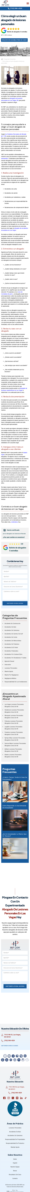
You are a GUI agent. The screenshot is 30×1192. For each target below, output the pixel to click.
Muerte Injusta (9, 671)
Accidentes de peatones (12, 644)
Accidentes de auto (10, 627)
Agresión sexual (9, 661)
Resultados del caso (15, 1174)
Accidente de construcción (12, 623)
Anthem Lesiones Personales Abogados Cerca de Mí (13, 750)
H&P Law (22, 1184)
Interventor (8, 664)
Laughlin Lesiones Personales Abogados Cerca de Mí (13, 728)
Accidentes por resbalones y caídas (15, 658)
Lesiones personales (11, 668)
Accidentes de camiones (12, 630)
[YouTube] (17, 1098)
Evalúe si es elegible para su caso (14, 40)
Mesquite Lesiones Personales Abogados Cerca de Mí (14, 716)
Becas (15, 1170)
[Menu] (27, 3)
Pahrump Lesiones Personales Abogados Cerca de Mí (14, 722)
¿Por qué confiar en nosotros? (14, 537)
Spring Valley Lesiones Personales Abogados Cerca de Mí (15, 739)
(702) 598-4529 (16, 8)
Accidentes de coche (11, 637)
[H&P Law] (4, 3)
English (15, 1163)
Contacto (15, 1178)
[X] (13, 1098)
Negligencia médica (10, 678)
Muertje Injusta (15, 1147)
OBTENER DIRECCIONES (9, 1045)
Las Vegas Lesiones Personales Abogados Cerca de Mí (14, 705)
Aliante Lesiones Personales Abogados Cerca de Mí (13, 756)
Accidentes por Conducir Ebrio (13, 654)
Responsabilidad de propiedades (15, 1139)
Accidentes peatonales (11, 651)
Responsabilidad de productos (15, 1143)
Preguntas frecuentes (10, 59)
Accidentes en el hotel (11, 647)
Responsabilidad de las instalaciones (16, 682)
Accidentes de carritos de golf (14, 634)
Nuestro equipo (15, 1167)
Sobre (15, 1159)
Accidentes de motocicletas (13, 640)
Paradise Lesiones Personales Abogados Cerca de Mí (14, 733)
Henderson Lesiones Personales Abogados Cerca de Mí (14, 711)
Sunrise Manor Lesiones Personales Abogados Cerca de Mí (15, 744)
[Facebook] (4, 1098)
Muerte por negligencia (11, 675)
